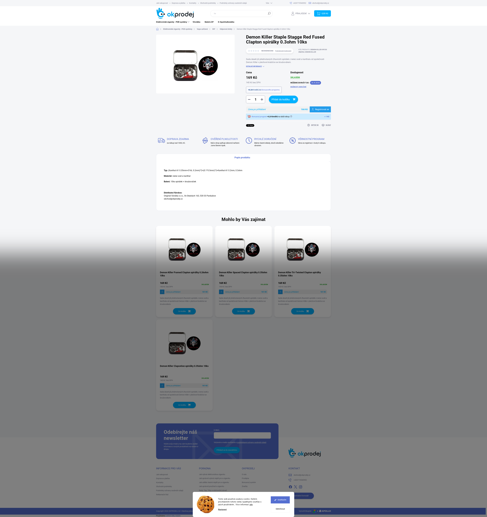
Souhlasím (282, 499)
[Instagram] (300, 486)
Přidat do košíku (281, 99)
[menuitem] (173, 22)
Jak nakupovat (162, 3)
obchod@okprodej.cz (302, 475)
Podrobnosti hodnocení (283, 51)
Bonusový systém (249, 482)
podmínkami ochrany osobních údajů (251, 442)
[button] (184, 293)
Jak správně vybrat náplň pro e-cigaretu (214, 478)
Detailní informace (254, 66)
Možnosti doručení (298, 87)
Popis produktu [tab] (242, 157)
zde (251, 504)
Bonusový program (259, 117)
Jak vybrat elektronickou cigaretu (212, 474)
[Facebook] (290, 486)
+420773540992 (300, 480)
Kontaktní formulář (301, 496)
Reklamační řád (162, 495)
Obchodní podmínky (208, 3)
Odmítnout (280, 509)
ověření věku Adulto (173, 516)
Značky (245, 486)
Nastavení (222, 510)
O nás (244, 474)
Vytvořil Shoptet (305, 511)
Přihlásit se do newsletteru (226, 450)
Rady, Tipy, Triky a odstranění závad (213, 490)
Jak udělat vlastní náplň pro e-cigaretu (214, 482)
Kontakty (192, 3)
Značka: (307, 52)
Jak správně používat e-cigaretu (211, 486)
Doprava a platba (178, 3)
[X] (295, 486)
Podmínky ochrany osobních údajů (233, 3)
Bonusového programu (271, 90)
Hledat (269, 13)
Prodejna (245, 478)
